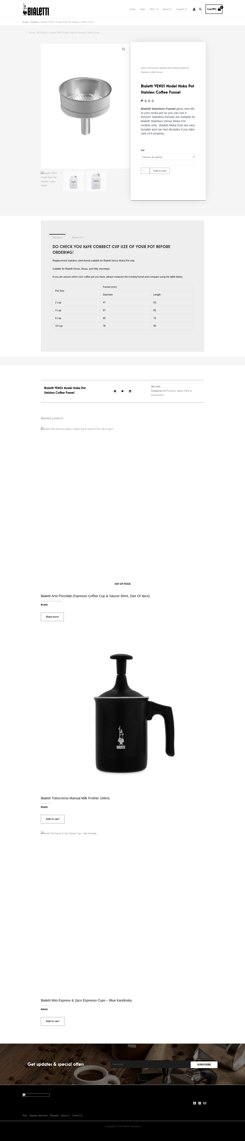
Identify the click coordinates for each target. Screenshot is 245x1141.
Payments (54, 1115)
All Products (42, 32)
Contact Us (181, 9)
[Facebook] (194, 1103)
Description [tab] (57, 237)
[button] (156, 9)
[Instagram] (199, 1103)
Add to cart (159, 170)
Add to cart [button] (52, 819)
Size (142, 150)
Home (132, 9)
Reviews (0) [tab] (77, 237)
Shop (142, 9)
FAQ (152, 9)
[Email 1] (204, 1103)
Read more (52, 616)
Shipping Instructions (39, 1115)
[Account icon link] (194, 9)
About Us (167, 9)
